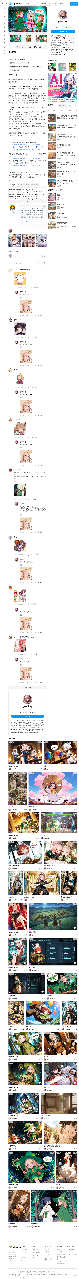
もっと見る (25, 222)
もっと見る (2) (27, 687)
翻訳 (9, 180)
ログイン (74, 3)
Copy (27, 201)
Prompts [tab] (12, 185)
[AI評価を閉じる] (44, 206)
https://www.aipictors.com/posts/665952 (25, 144)
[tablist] (24, 185)
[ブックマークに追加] (35, 47)
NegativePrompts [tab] (23, 185)
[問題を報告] (31, 287)
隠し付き (18, 263)
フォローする (27, 716)
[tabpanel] (27, 195)
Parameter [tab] (34, 185)
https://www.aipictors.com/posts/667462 (25, 165)
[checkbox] (14, 263)
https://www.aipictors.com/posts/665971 (25, 149)
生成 (55, 3)
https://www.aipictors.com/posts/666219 (25, 158)
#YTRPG (10, 75)
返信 (37, 287)
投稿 (61, 3)
